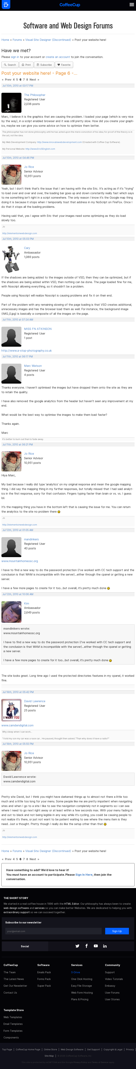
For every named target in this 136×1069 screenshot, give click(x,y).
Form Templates (13, 1030)
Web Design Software (72, 1049)
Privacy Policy (80, 1062)
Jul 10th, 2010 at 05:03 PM (18, 238)
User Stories (112, 999)
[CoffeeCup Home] (70, 5)
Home (5, 40)
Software (43, 965)
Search (11, 64)
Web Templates (13, 1017)
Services (77, 965)
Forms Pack (44, 978)
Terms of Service (100, 1062)
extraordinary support (17, 912)
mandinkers (31, 539)
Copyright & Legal (113, 1049)
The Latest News (14, 978)
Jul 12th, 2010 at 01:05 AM (17, 530)
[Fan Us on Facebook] (86, 946)
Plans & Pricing (79, 999)
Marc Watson (33, 366)
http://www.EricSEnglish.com (40, 149)
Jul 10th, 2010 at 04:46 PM (18, 157)
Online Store (50, 1049)
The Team (10, 972)
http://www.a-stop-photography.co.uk (26, 350)
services (40, 907)
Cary (27, 248)
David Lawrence (34, 701)
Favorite (65, 64)
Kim (26, 603)
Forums (17, 40)
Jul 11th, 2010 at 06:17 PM (17, 356)
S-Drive (75, 972)
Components (11, 1037)
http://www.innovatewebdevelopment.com (59, 142)
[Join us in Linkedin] (105, 946)
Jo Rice (29, 167)
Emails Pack (44, 972)
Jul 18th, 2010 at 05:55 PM (17, 743)
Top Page (7, 1049)
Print (27, 64)
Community (112, 965)
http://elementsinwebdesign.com (19, 233)
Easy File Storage (81, 985)
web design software (16, 907)
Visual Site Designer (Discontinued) (48, 40)
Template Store (14, 1010)
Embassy (110, 985)
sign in (15, 57)
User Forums (112, 992)
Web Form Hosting (82, 992)
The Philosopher (34, 95)
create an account (58, 57)
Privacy (130, 1049)
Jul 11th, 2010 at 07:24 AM (17, 319)
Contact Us (10, 992)
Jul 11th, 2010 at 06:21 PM (17, 444)
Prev (8, 79)
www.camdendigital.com (17, 725)
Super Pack (44, 985)
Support (110, 972)
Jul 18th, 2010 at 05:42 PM (18, 692)
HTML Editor (71, 903)
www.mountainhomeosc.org (19, 561)
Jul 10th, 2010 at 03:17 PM (17, 85)
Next (33, 79)
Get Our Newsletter (15, 985)
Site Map (49, 1056)
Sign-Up (117, 931)
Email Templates (13, 1023)
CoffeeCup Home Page (28, 1049)
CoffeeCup (11, 965)
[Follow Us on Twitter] (77, 946)
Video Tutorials (114, 978)
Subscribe (45, 64)
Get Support (93, 1049)
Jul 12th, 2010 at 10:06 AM (17, 594)
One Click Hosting (81, 978)
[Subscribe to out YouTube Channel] (96, 946)
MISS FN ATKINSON (38, 329)
